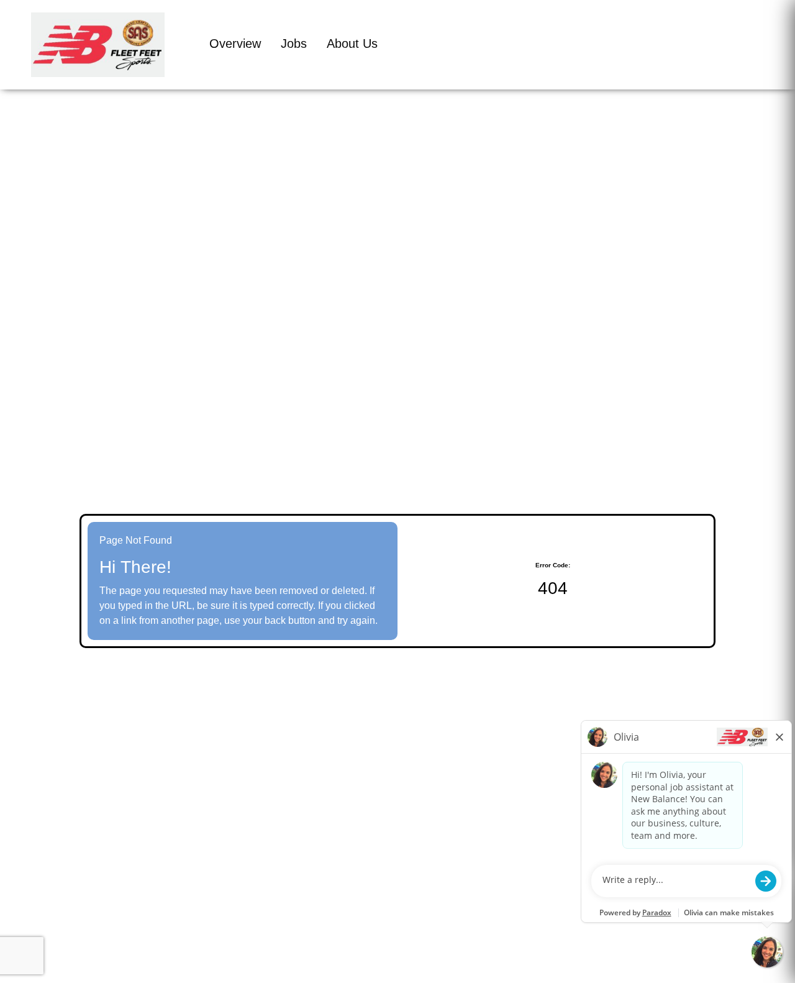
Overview (235, 43)
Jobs (294, 43)
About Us (352, 43)
